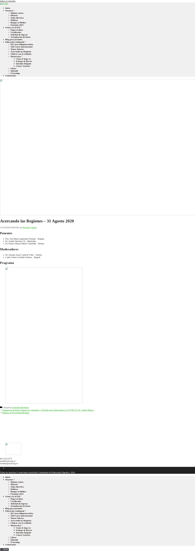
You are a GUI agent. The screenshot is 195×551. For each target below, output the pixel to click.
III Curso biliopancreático (22, 44)
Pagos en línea (17, 30)
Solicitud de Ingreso (19, 35)
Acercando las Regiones (21, 52)
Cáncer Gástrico (23, 66)
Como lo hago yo (23, 59)
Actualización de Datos (21, 37)
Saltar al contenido (8, 1)
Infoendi (14, 71)
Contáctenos (10, 76)
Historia (14, 15)
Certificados (16, 32)
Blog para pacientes (13, 39)
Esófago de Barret (24, 61)
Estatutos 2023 (17, 25)
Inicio (7, 8)
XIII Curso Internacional (21, 47)
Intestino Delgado (23, 64)
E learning (15, 73)
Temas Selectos (17, 49)
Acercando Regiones (20, 407)
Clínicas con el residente (21, 54)
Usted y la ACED (12, 27)
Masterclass (16, 56)
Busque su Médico (18, 23)
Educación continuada (14, 42)
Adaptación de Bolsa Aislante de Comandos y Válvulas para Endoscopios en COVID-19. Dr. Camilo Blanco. (48, 410)
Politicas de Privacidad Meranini (15, 413)
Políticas (14, 20)
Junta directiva (17, 18)
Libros (13, 68)
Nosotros (9, 11)
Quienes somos (17, 13)
